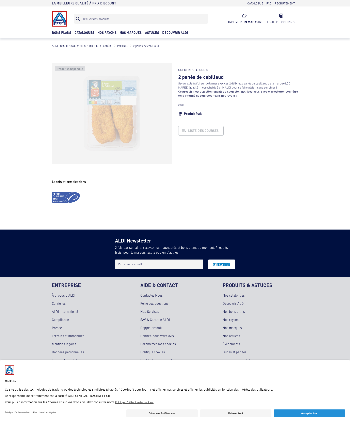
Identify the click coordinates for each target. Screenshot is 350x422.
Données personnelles (68, 352)
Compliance (60, 319)
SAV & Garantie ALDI (155, 319)
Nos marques (232, 327)
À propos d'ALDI (63, 295)
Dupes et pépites (234, 352)
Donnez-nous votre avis (157, 335)
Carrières (59, 303)
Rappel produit (151, 327)
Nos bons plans (234, 311)
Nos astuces (231, 335)
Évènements (231, 344)
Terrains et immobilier (68, 335)
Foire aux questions (154, 303)
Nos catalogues (234, 295)
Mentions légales (64, 344)
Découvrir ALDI (234, 303)
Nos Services (149, 311)
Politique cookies (152, 352)
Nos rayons (231, 319)
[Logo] (59, 19)
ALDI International (65, 311)
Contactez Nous (151, 295)
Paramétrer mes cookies (158, 344)
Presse (57, 327)
